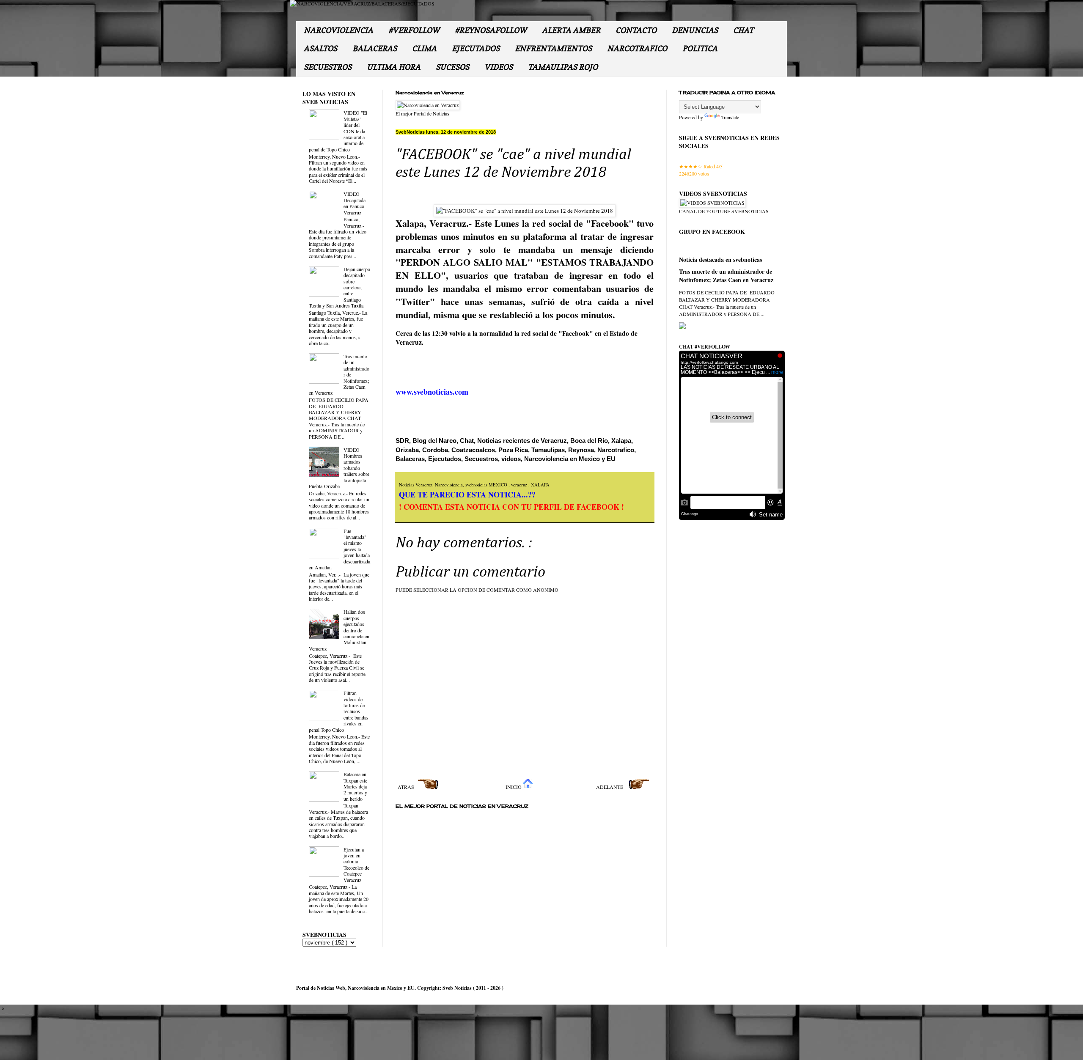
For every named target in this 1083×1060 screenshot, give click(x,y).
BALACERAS (374, 48)
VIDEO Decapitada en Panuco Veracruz (355, 202)
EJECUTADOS (476, 48)
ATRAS (406, 786)
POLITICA (699, 48)
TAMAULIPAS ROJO (563, 67)
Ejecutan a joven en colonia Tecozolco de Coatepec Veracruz (356, 864)
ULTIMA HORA (394, 67)
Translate (730, 117)
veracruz (519, 485)
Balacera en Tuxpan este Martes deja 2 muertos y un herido (355, 786)
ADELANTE (610, 786)
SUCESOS (452, 67)
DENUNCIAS (695, 30)
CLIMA (424, 48)
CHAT (743, 30)
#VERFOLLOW (414, 30)
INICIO (514, 786)
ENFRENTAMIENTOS (553, 48)
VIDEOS (498, 67)
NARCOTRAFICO (637, 48)
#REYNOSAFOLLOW (491, 30)
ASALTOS (320, 48)
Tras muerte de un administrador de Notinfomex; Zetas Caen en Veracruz (726, 275)
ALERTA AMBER (571, 30)
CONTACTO (636, 30)
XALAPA (540, 485)
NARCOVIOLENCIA (338, 30)
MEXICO (499, 485)
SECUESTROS (328, 67)
